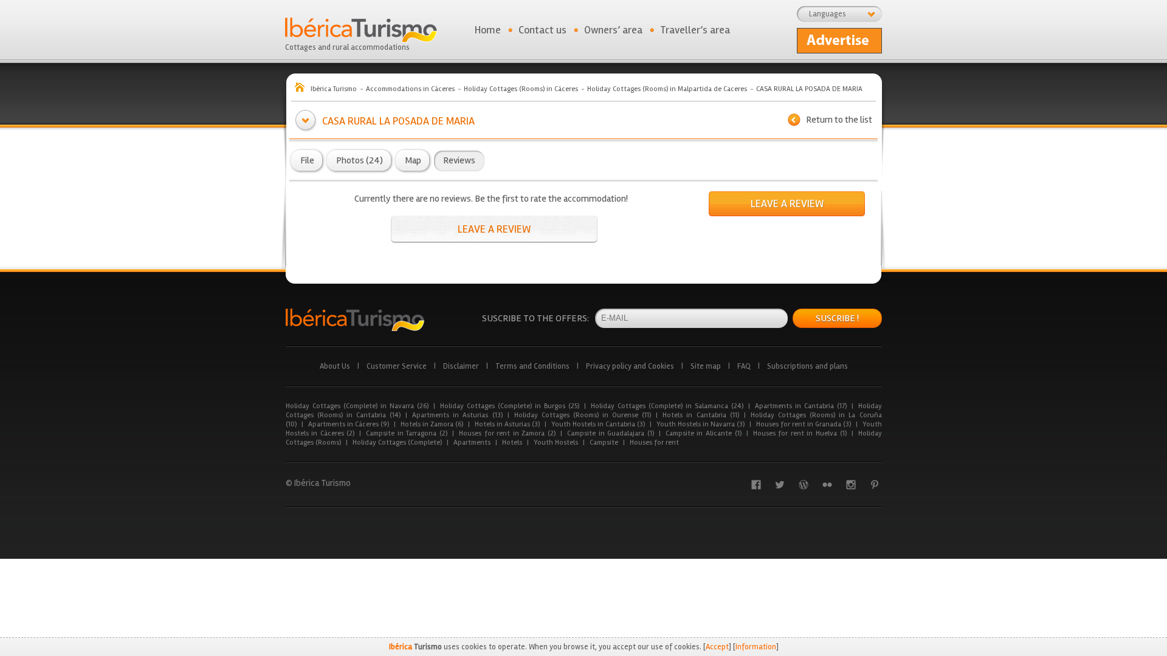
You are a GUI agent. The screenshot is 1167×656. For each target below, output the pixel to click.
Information (755, 647)
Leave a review (494, 229)
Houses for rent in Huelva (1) (800, 433)
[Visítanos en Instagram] (851, 484)
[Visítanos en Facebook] (756, 484)
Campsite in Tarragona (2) (406, 433)
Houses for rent (654, 442)
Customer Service (397, 366)
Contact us (542, 29)
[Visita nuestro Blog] (803, 484)
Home (488, 29)
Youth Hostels (556, 442)
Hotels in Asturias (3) (507, 424)
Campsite (604, 442)
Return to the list (839, 120)
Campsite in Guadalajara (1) (610, 433)
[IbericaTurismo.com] (355, 320)
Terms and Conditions (532, 366)
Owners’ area (613, 29)
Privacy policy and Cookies (630, 366)
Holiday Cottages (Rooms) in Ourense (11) (583, 415)
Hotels (512, 442)
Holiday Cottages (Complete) (397, 442)
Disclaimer (461, 366)
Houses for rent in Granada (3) (803, 424)
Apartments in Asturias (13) (457, 415)
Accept (717, 647)
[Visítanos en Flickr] (827, 484)
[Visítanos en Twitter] (780, 484)
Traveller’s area (695, 29)
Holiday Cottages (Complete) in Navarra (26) (357, 406)
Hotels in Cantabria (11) (700, 415)
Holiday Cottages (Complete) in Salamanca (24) (667, 406)
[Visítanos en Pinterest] (874, 484)
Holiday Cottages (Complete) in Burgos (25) (509, 406)
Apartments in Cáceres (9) (348, 424)
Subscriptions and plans (807, 366)
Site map (705, 366)
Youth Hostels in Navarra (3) (700, 424)
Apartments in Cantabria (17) (801, 406)
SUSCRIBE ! (837, 318)
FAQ (744, 366)
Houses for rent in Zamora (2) (507, 433)
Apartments (472, 442)
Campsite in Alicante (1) (704, 433)
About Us (335, 366)
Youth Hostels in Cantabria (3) (598, 424)
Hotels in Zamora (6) (432, 424)
